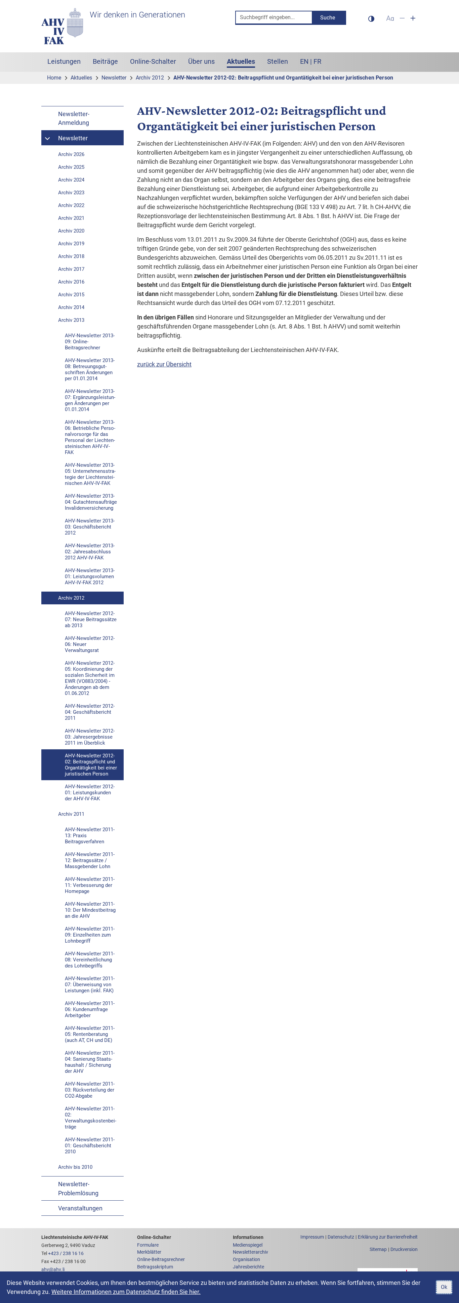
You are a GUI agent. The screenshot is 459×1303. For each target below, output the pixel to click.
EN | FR (310, 61)
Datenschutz (341, 1237)
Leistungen (64, 61)
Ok (444, 1287)
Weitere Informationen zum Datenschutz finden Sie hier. (126, 1291)
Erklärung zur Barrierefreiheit (388, 1237)
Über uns (201, 61)
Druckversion (404, 1249)
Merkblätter (149, 1252)
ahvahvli (53, 1269)
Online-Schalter (153, 61)
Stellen (277, 61)
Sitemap (378, 1249)
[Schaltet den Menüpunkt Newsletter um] (48, 138)
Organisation (246, 1259)
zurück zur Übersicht (164, 364)
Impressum (312, 1237)
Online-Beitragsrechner (161, 1259)
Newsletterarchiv (250, 1252)
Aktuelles (244, 61)
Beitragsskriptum (155, 1267)
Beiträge (105, 61)
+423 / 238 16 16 (66, 1253)
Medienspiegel (247, 1245)
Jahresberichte (248, 1267)
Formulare (148, 1245)
